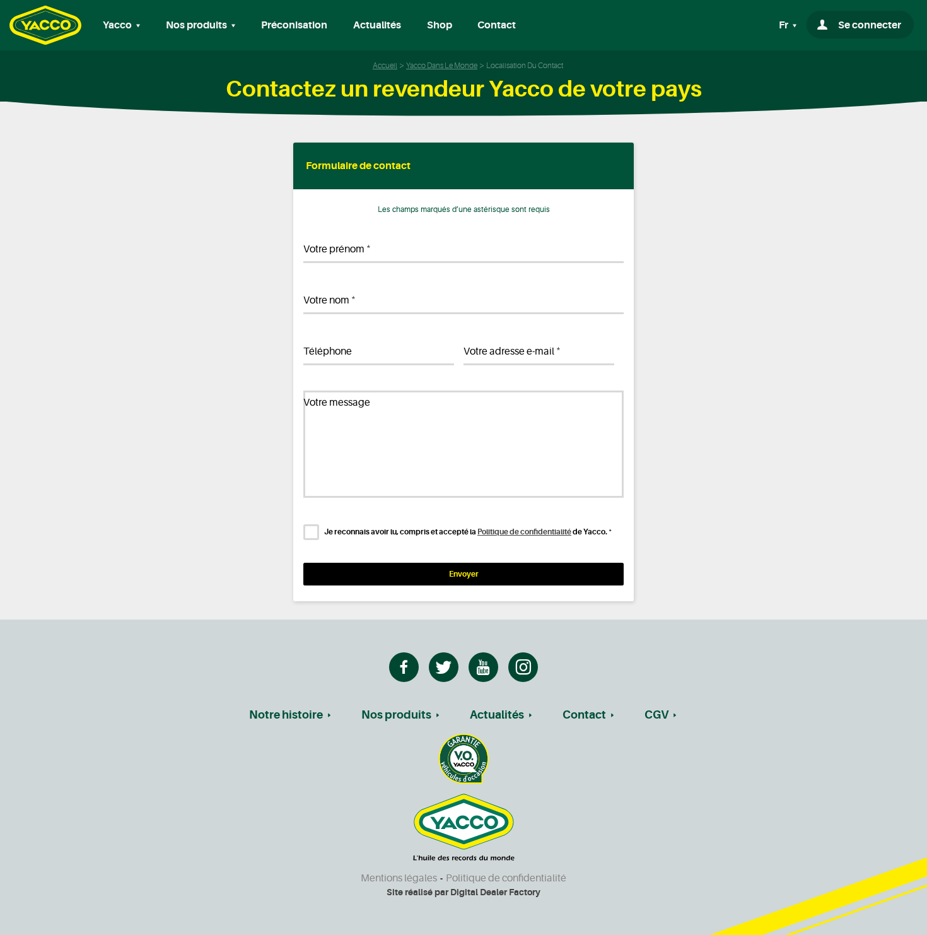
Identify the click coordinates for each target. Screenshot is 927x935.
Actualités (377, 25)
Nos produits (396, 715)
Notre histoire (286, 715)
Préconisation (294, 25)
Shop (439, 25)
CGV (656, 715)
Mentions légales (399, 878)
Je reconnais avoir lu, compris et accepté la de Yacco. (468, 532)
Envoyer (464, 574)
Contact (496, 25)
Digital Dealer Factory (495, 892)
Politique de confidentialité (524, 531)
